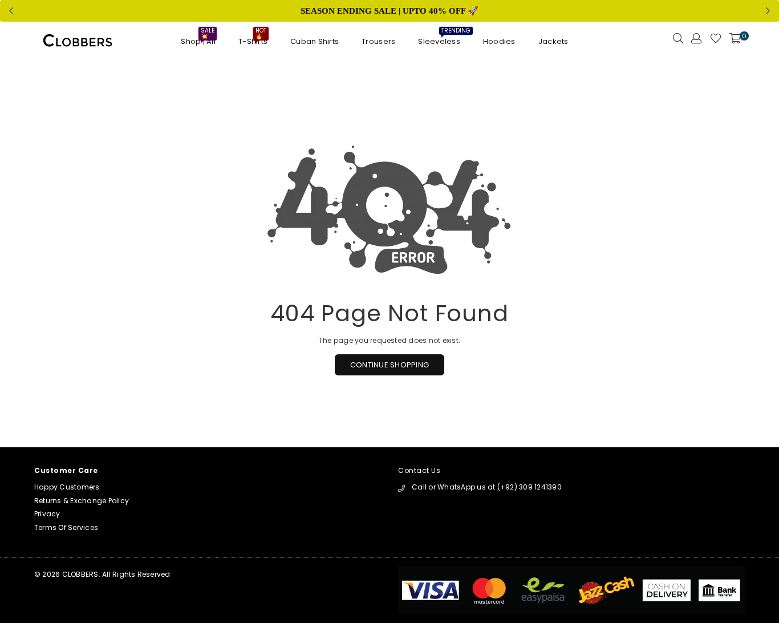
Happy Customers (67, 487)
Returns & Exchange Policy (81, 500)
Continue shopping (389, 364)
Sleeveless (439, 38)
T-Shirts (252, 38)
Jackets (553, 41)
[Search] (678, 41)
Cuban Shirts (314, 41)
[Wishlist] (715, 41)
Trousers (378, 41)
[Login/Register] (696, 41)
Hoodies (499, 41)
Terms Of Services (66, 527)
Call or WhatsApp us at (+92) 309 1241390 (487, 487)
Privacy (47, 514)
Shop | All (198, 38)
